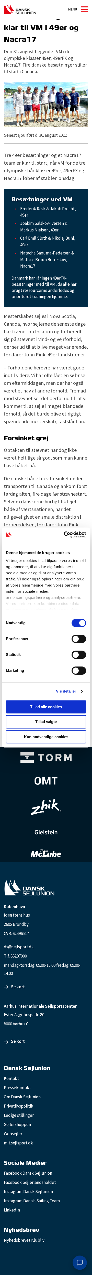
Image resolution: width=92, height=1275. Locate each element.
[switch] (79, 639)
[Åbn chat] (80, 1263)
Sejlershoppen (17, 1124)
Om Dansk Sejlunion (22, 1097)
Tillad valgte (46, 722)
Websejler (13, 1133)
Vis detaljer (66, 691)
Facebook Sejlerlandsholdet (30, 1182)
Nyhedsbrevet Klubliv (24, 1240)
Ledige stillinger (19, 1115)
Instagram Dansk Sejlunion (28, 1191)
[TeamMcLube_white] (46, 853)
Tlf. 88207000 (15, 956)
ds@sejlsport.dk (19, 947)
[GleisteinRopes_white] (46, 832)
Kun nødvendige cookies (46, 737)
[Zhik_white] (46, 807)
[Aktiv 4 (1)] (46, 781)
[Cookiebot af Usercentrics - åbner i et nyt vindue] (65, 534)
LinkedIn (12, 1210)
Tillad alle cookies (46, 707)
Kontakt (11, 1078)
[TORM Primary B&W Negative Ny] (46, 757)
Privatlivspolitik (18, 1106)
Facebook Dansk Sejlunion (28, 1173)
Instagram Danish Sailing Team (32, 1201)
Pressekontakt (17, 1087)
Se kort (18, 987)
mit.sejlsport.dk (18, 1143)
